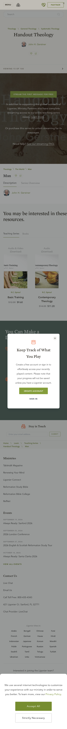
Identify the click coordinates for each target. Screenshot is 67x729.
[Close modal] (55, 338)
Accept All (33, 706)
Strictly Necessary (33, 718)
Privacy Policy (53, 694)
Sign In (33, 398)
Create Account (33, 391)
